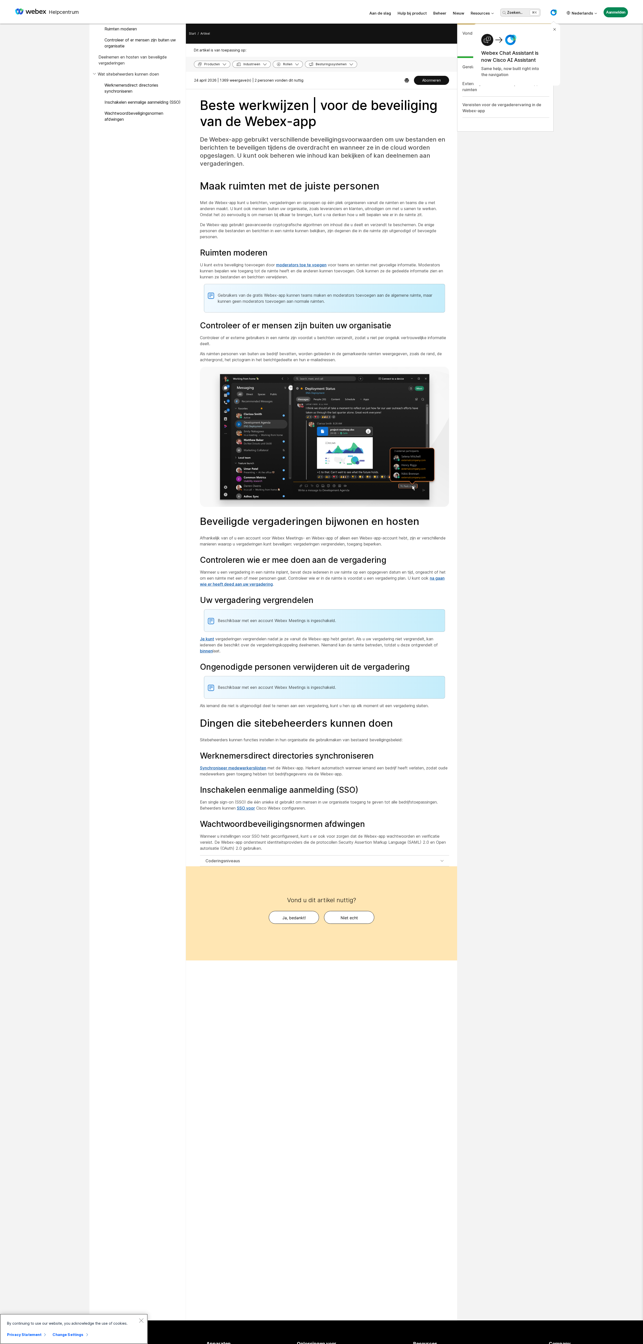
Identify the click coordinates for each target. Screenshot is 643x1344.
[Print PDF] (407, 80)
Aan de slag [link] (380, 13)
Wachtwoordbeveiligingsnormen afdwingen (133, 116)
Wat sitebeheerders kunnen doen (128, 74)
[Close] (141, 1320)
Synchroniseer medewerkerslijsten (233, 767)
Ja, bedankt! (294, 917)
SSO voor (246, 808)
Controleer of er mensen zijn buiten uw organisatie (140, 42)
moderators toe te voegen (301, 264)
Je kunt (207, 638)
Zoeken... (514, 12)
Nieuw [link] (458, 13)
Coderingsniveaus (222, 860)
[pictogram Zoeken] (504, 13)
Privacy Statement (24, 1334)
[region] (74, 1329)
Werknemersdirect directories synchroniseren (131, 88)
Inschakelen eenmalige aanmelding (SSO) (142, 102)
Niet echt (349, 917)
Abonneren (431, 80)
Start (192, 33)
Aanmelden (616, 12)
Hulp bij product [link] (412, 13)
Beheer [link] (439, 13)
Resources (480, 13)
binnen (206, 650)
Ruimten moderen (120, 28)
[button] (553, 12)
